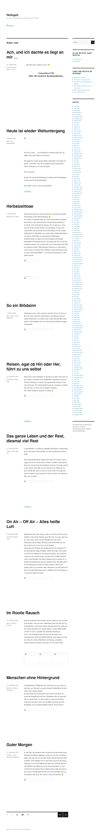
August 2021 (77, 195)
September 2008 (78, 414)
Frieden (9, 451)
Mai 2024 (76, 145)
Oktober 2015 (77, 286)
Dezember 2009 (78, 385)
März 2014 (77, 321)
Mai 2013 (76, 340)
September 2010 (78, 377)
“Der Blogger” (78, 59)
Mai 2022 (76, 176)
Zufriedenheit (15, 757)
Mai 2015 (76, 296)
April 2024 (77, 148)
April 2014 (77, 319)
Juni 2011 (76, 373)
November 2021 (78, 189)
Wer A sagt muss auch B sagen (82, 90)
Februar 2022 (77, 183)
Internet (9, 67)
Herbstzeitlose (20, 206)
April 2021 (77, 201)
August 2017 (77, 247)
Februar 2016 (77, 278)
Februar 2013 (77, 346)
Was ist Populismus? (79, 92)
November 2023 (78, 156)
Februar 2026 (77, 112)
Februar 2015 (77, 301)
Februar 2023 (77, 168)
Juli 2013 (76, 336)
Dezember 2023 (78, 154)
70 (29, 814)
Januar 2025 (77, 133)
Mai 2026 (76, 108)
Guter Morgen (19, 744)
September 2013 (78, 332)
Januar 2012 (77, 365)
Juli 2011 (76, 371)
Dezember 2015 (78, 282)
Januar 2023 (77, 170)
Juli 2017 (76, 249)
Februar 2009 (77, 404)
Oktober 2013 (77, 330)
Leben (13, 451)
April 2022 (77, 179)
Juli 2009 (76, 396)
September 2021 (78, 193)
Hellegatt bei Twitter (79, 77)
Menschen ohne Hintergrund (33, 677)
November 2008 (78, 410)
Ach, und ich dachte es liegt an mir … (35, 54)
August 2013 (77, 334)
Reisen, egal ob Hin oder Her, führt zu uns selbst (34, 366)
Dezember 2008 (78, 408)
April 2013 (77, 342)
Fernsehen (10, 537)
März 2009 (77, 402)
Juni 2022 (76, 174)
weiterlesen (27, 191)
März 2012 (77, 361)
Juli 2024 (76, 141)
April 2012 (77, 359)
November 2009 (78, 388)
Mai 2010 (76, 383)
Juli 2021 (76, 197)
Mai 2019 (76, 228)
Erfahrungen (10, 379)
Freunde (9, 625)
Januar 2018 (77, 245)
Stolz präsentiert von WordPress (21, 829)
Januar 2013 (77, 348)
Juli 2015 (76, 292)
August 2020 (77, 218)
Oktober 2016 (77, 261)
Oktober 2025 (77, 121)
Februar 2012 (77, 363)
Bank (8, 141)
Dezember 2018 (78, 234)
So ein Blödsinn (21, 305)
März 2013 (77, 344)
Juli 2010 (76, 379)
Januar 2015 (77, 303)
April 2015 (77, 299)
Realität (15, 537)
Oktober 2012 (77, 354)
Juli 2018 (76, 239)
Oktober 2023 (77, 158)
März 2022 (77, 181)
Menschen (9, 688)
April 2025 (77, 127)
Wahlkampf (10, 690)
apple (8, 623)
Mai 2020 (76, 224)
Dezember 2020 (78, 210)
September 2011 (78, 369)
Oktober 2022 (77, 172)
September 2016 (78, 263)
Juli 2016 (76, 268)
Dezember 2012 (78, 350)
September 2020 (78, 216)
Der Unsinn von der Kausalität (82, 80)
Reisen (16, 379)
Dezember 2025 (78, 116)
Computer (13, 623)
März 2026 (77, 110)
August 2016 (77, 265)
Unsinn (17, 316)
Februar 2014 (77, 323)
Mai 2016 (76, 272)
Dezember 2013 (78, 325)
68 (18, 814)
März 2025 (77, 129)
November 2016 (78, 259)
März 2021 (77, 203)
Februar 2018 (77, 243)
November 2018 (78, 236)
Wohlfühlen (10, 318)
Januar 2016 (77, 280)
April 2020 (77, 226)
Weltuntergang (11, 143)
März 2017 (77, 251)
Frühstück (9, 755)
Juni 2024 (76, 143)
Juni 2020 (76, 222)
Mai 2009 (76, 400)
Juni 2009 (76, 398)
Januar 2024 (77, 152)
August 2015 (77, 290)
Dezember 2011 (78, 367)
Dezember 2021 (78, 187)
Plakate (15, 688)
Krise (11, 141)
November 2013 (78, 328)
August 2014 (77, 311)
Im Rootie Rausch (23, 612)
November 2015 (78, 284)
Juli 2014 (76, 313)
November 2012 (78, 352)
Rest (17, 451)
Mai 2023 (76, 162)
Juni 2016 (76, 270)
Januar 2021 (77, 208)
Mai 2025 (76, 125)
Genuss (12, 316)
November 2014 (78, 307)
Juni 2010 (76, 381)
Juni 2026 (76, 106)
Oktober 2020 (77, 214)
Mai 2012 (76, 357)
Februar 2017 (77, 253)
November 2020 (78, 212)
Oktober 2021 (77, 191)
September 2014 (78, 309)
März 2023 (77, 166)
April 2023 (77, 164)
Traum (8, 539)
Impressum (77, 61)
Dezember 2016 (78, 257)
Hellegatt (12, 15)
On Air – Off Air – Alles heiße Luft (33, 524)
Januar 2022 (77, 185)
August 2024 (77, 139)
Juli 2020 (76, 220)
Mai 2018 (76, 241)
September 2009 (78, 392)
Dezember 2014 (78, 305)
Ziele (8, 381)
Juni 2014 (76, 315)
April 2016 (77, 274)
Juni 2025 (76, 123)
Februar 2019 (77, 232)
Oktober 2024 (77, 135)
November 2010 (78, 375)
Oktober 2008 (77, 412)
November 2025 (78, 119)
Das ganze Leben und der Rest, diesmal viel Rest (35, 438)
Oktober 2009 (77, 390)
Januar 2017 (77, 255)
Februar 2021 (77, 205)
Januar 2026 (77, 114)
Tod (8, 453)
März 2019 (77, 230)
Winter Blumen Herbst (13, 216)
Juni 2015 (76, 294)
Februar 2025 (77, 131)
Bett (8, 316)
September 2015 (78, 288)
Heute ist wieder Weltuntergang (36, 130)
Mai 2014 (76, 317)
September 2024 (78, 137)
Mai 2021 (76, 199)
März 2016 (77, 276)
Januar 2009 (77, 406)
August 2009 (77, 394)
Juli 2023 (76, 160)
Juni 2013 (76, 338)
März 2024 (77, 150)
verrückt (13, 69)
